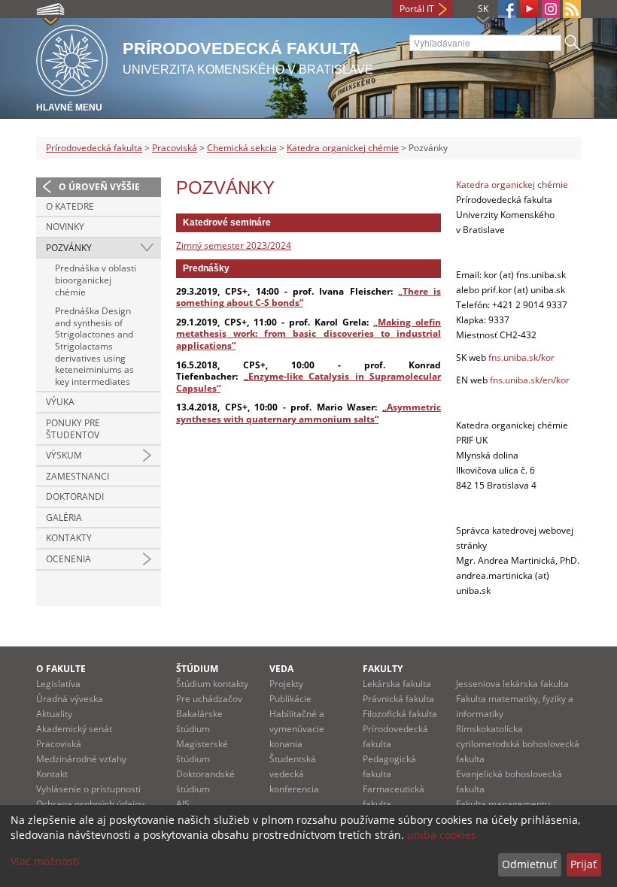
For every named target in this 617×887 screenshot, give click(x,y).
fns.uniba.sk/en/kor (530, 380)
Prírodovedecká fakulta (94, 147)
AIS (183, 804)
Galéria (64, 517)
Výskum (64, 455)
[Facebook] (507, 9)
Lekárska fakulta (397, 683)
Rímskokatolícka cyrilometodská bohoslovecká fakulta (517, 743)
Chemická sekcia (242, 147)
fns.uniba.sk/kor (521, 357)
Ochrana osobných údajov (90, 804)
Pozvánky (69, 247)
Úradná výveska (69, 698)
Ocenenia (68, 558)
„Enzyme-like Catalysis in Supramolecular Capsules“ (308, 382)
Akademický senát (74, 728)
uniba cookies (441, 835)
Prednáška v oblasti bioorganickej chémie (95, 280)
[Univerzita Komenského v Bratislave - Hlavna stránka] (72, 58)
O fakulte (61, 668)
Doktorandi (75, 496)
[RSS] (572, 9)
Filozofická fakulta (400, 713)
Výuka (60, 401)
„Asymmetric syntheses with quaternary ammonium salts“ (308, 413)
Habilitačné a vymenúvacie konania (296, 728)
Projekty (286, 683)
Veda (281, 668)
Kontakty (69, 537)
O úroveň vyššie (99, 186)
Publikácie (290, 698)
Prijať (583, 864)
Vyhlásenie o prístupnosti (88, 789)
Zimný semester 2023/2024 (233, 245)
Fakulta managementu (503, 804)
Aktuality (54, 713)
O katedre (70, 206)
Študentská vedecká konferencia (294, 773)
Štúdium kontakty (212, 683)
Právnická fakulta (398, 698)
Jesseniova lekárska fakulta (512, 683)
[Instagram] (551, 9)
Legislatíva (58, 683)
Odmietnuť (529, 864)
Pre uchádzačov (209, 698)
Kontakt (52, 773)
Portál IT (417, 8)
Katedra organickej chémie (343, 147)
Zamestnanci (77, 476)
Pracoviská (174, 147)
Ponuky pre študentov (73, 428)
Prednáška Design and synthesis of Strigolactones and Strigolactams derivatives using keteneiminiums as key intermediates (94, 346)
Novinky (65, 226)
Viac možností (45, 861)
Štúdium (197, 668)
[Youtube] (529, 9)
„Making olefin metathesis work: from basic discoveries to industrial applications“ (308, 334)
